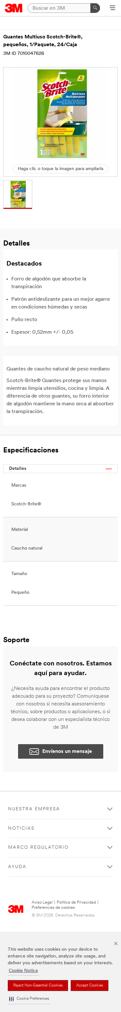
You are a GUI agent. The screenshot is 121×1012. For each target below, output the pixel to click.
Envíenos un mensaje (67, 751)
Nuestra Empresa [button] (34, 809)
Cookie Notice (23, 970)
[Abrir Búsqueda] (112, 8)
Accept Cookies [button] (89, 985)
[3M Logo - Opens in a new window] (14, 8)
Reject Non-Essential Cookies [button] (38, 985)
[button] (29, 999)
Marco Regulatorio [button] (38, 847)
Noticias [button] (21, 828)
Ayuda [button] (17, 867)
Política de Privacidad (76, 902)
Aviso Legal (42, 902)
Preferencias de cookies (53, 908)
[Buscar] (95, 8)
